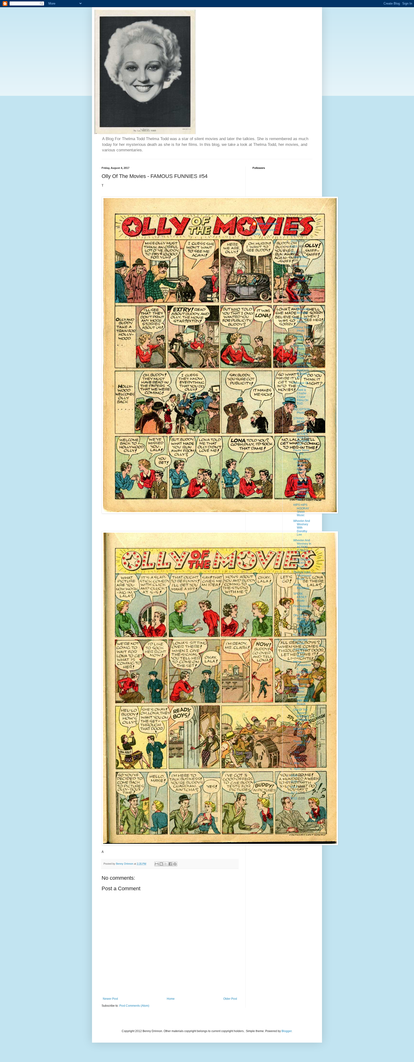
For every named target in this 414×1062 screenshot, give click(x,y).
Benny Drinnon (267, 223)
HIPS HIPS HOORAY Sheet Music (301, 510)
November (301, 266)
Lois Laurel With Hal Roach (300, 700)
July (297, 752)
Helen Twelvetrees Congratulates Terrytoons (302, 670)
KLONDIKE (300, 634)
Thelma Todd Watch (301, 743)
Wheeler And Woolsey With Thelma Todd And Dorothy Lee (301, 489)
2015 (294, 781)
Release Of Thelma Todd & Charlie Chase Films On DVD (300, 393)
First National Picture (301, 608)
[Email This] (156, 864)
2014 (294, 787)
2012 (294, 798)
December (301, 257)
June (297, 757)
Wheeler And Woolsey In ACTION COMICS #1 (302, 547)
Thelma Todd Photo (301, 329)
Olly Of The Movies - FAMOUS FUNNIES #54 (301, 716)
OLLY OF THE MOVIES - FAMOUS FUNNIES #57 (302, 370)
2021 (294, 229)
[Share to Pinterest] (174, 864)
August (299, 289)
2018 (294, 246)
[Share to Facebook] (170, 864)
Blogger (287, 1031)
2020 (294, 235)
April (297, 769)
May (297, 763)
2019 (294, 241)
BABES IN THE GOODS (300, 732)
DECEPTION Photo (301, 411)
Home (171, 998)
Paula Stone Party (301, 452)
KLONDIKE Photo (300, 642)
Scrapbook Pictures (300, 320)
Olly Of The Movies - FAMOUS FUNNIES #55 (301, 622)
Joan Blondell (302, 294)
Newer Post (110, 998)
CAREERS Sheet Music (300, 653)
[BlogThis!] (161, 864)
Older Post (230, 998)
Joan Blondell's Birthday (301, 309)
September (301, 280)
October (299, 275)
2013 (294, 792)
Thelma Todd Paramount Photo (302, 576)
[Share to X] (165, 864)
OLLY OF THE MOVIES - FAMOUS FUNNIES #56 (302, 437)
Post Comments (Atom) (134, 1005)
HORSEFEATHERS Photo (301, 563)
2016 (294, 775)
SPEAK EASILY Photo (300, 597)
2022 (294, 224)
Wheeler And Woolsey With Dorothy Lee (301, 528)
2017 (294, 252)
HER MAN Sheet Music (300, 688)
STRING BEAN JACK (299, 422)
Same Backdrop (301, 586)
